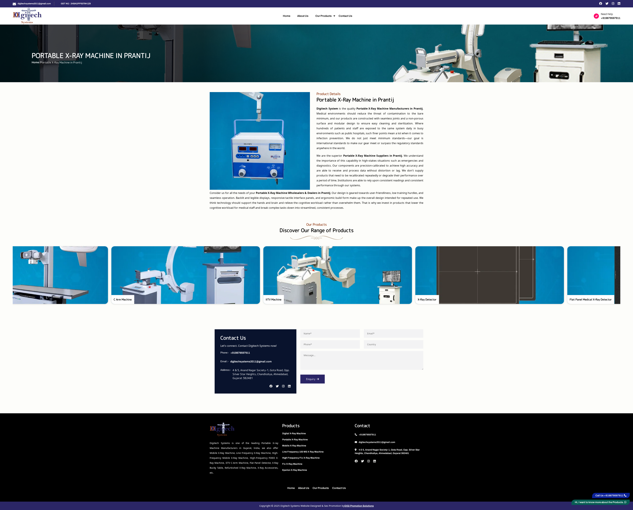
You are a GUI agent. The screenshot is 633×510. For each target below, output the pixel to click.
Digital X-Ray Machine (294, 433)
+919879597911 (610, 18)
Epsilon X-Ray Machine (294, 470)
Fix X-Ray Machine (292, 464)
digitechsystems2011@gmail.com (34, 3)
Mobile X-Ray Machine (294, 445)
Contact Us (345, 15)
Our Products (323, 15)
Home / (36, 62)
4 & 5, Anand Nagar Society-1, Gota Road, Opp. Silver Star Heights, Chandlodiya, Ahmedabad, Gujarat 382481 (387, 451)
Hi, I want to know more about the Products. (599, 502)
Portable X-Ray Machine (295, 439)
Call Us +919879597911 (609, 495)
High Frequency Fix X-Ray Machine (301, 458)
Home (286, 15)
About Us (302, 15)
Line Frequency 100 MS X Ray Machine (303, 452)
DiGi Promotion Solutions (359, 506)
